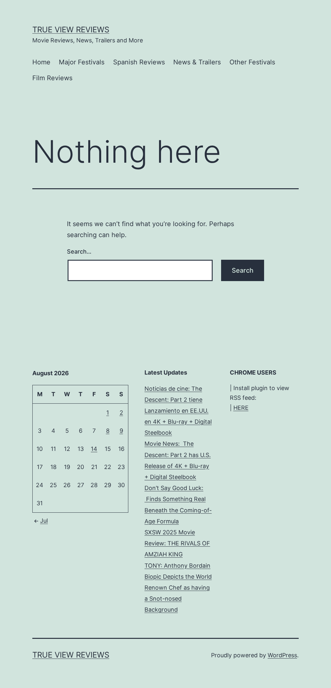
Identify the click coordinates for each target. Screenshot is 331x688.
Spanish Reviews (139, 62)
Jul (44, 520)
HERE (241, 407)
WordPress (282, 655)
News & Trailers (197, 62)
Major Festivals (81, 62)
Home (41, 62)
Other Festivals (252, 62)
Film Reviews (52, 78)
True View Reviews (70, 29)
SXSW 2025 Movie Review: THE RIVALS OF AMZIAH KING (177, 543)
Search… (79, 251)
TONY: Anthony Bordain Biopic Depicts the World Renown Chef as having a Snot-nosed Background (178, 587)
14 (94, 448)
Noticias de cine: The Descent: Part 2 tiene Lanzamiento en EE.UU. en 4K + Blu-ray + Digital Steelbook (178, 410)
